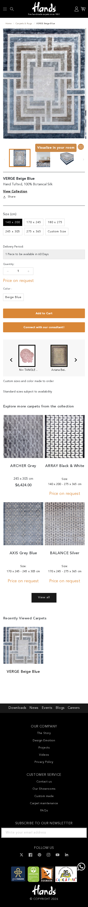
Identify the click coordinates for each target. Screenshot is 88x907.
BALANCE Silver (64, 553)
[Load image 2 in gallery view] (43, 158)
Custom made (44, 796)
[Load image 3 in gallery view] (67, 158)
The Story (44, 733)
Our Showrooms (44, 788)
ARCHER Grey (23, 466)
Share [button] (12, 196)
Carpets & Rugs (24, 24)
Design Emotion (44, 740)
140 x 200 (12, 222)
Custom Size (57, 231)
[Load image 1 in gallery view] (19, 158)
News (33, 708)
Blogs (60, 708)
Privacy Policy (44, 762)
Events (47, 708)
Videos (44, 754)
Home (9, 24)
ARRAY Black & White (64, 466)
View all (44, 597)
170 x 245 (33, 222)
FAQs (44, 810)
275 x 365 (33, 231)
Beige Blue (13, 297)
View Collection (15, 191)
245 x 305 (12, 231)
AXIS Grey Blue (23, 553)
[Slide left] (4, 159)
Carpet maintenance (44, 803)
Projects (44, 747)
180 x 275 (55, 222)
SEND (78, 832)
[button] (4, 9)
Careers (73, 708)
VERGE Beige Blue (23, 672)
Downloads (17, 708)
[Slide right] (83, 159)
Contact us (44, 781)
